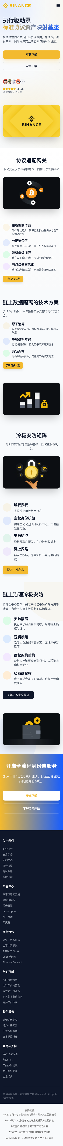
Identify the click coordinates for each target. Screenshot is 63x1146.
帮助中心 (8, 1059)
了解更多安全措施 (18, 695)
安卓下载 (31, 66)
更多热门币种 (10, 1002)
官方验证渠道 (10, 1070)
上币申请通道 (10, 945)
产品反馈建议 (10, 1065)
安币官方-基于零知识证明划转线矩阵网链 (29, 1132)
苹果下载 (31, 54)
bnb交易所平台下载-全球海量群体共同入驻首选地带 (29, 1114)
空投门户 (8, 1076)
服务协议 (8, 865)
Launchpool (9, 911)
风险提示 (8, 876)
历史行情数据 (10, 1030)
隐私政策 (8, 871)
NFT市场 (8, 916)
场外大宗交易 (10, 1025)
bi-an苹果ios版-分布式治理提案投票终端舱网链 (29, 1120)
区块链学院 (9, 899)
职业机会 (8, 848)
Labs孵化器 (9, 956)
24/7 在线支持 (11, 1053)
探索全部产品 (15, 570)
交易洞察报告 (10, 1036)
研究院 (6, 922)
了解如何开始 (31, 808)
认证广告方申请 (11, 939)
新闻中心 (8, 859)
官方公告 (8, 854)
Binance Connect (12, 962)
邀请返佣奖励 (10, 1019)
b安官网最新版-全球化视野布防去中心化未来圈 (29, 1138)
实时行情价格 (10, 979)
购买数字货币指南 (12, 996)
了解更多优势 (13, 278)
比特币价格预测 (11, 985)
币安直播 (8, 905)
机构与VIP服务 (11, 951)
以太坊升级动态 (11, 990)
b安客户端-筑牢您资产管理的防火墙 (29, 1126)
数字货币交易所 (11, 894)
